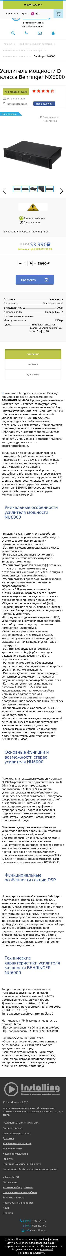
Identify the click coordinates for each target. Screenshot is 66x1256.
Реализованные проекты (18, 1202)
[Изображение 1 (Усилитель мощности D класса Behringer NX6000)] (33, 155)
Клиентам (11, 13)
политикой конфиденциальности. (35, 1251)
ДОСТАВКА (33, 374)
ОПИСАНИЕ (33, 354)
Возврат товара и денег (17, 1133)
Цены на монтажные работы (20, 1192)
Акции (6, 1207)
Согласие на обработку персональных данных (30, 1169)
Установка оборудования (18, 1187)
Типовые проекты (13, 1197)
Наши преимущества (15, 1153)
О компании (10, 1182)
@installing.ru (36, 1230)
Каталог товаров (12, 1127)
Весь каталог (34, 4)
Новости (8, 1212)
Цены (25, 13)
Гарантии (8, 1158)
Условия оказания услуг (17, 1143)
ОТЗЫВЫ (33, 364)
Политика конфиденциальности (22, 1163)
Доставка (8, 1138)
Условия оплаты (12, 1148)
